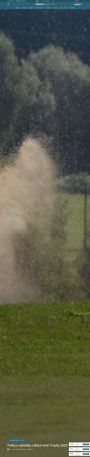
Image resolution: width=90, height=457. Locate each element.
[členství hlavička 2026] (78, 4)
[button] (8, 4)
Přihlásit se (86, 444)
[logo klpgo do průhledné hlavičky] (45, 4)
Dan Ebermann (23, 449)
